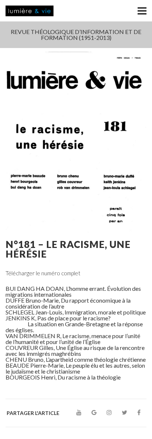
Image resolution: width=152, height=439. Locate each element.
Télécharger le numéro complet (43, 273)
